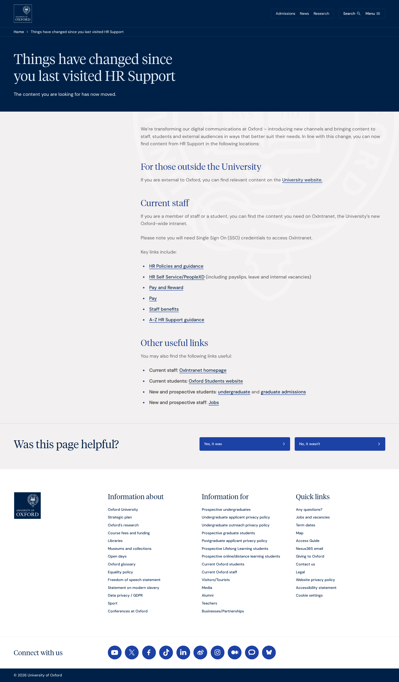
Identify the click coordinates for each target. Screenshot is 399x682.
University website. (302, 180)
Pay (153, 298)
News (304, 13)
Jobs (214, 402)
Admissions (285, 13)
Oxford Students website (216, 381)
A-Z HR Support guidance (176, 320)
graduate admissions (283, 392)
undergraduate (234, 392)
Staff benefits (164, 309)
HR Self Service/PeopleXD (176, 277)
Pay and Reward (166, 287)
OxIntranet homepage (203, 370)
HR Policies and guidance (176, 266)
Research (321, 13)
